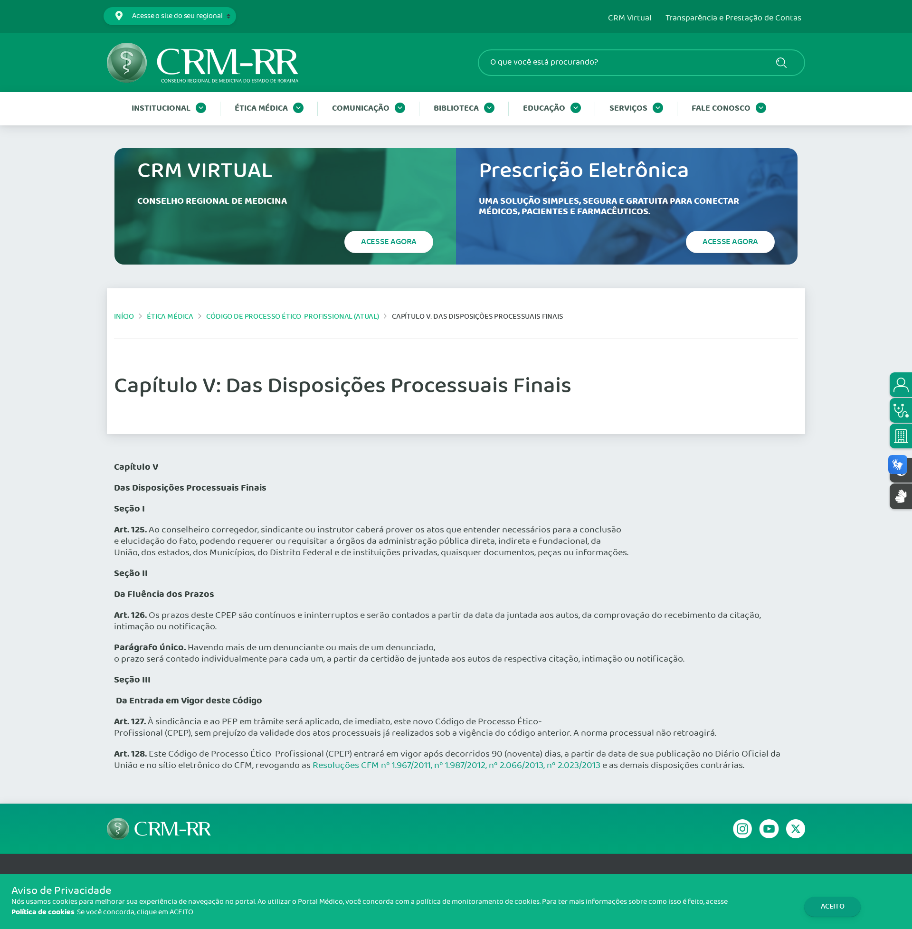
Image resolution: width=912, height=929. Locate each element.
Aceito (833, 906)
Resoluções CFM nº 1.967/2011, (372, 765)
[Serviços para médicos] (901, 410)
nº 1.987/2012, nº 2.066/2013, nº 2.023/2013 (516, 765)
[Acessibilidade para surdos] (901, 496)
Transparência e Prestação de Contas (733, 18)
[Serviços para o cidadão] (901, 384)
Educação (544, 108)
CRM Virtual (629, 18)
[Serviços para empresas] (901, 436)
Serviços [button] (628, 108)
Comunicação (361, 108)
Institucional (161, 108)
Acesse (389, 241)
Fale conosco (721, 108)
